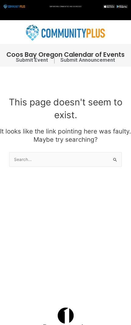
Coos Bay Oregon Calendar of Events (65, 54)
